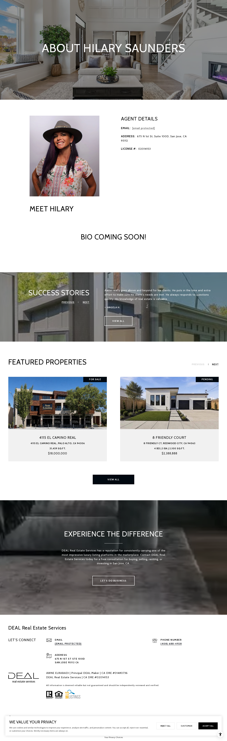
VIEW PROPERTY (57, 419)
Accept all (208, 726)
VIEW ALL (118, 320)
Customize (186, 726)
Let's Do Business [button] (113, 580)
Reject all (165, 726)
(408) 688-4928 (171, 643)
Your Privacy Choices (113, 737)
